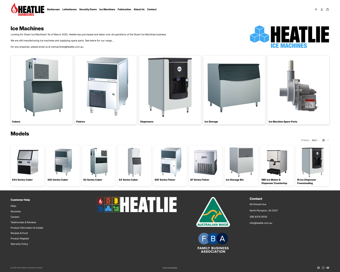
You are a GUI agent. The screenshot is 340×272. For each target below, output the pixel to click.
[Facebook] (318, 267)
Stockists (16, 211)
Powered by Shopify (34, 268)
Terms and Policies (170, 268)
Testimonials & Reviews (23, 222)
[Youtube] (327, 267)
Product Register (20, 238)
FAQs (13, 206)
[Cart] (327, 9)
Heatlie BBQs (22, 268)
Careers (15, 216)
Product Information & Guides (27, 227)
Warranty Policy (19, 244)
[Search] (316, 9)
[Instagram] (323, 267)
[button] (315, 140)
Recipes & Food (19, 233)
